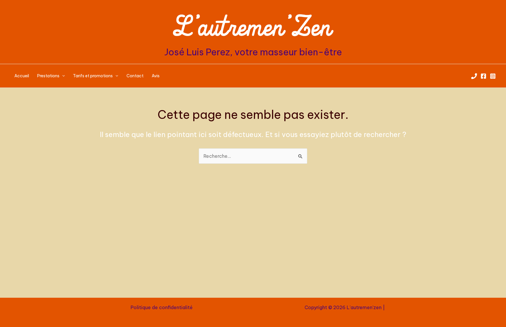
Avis (156, 75)
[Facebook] (483, 76)
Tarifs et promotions (93, 75)
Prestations (48, 75)
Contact (134, 75)
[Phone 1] (474, 76)
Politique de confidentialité (162, 307)
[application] (62, 76)
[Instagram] (493, 76)
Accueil (21, 75)
